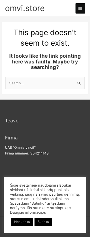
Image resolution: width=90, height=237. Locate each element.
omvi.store (25, 8)
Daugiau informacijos (28, 212)
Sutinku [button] (43, 222)
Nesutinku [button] (22, 222)
